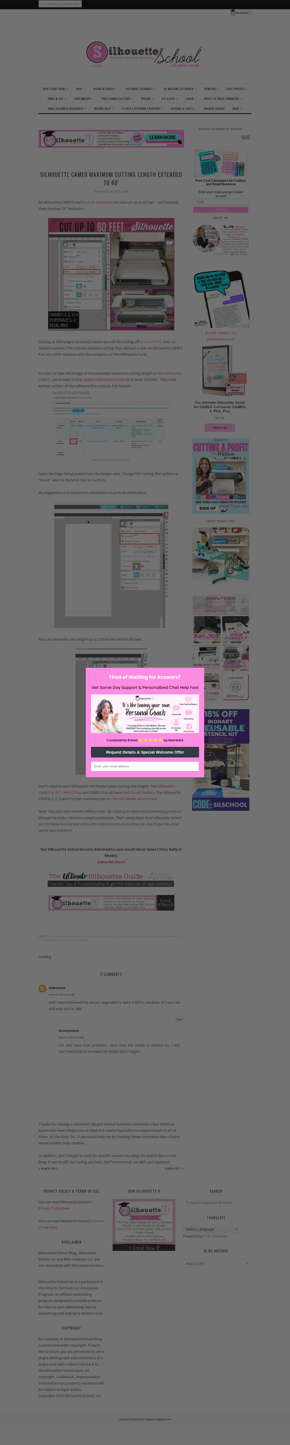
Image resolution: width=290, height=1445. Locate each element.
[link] (145, 713)
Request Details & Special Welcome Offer (145, 752)
